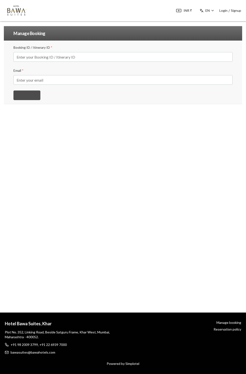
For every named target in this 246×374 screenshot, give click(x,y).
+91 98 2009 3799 (24, 345)
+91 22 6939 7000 (53, 345)
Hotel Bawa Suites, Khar (28, 323)
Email (18, 70)
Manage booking (228, 322)
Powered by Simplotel (123, 364)
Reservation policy (227, 329)
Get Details (27, 95)
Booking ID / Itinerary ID (32, 47)
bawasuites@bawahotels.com (33, 352)
